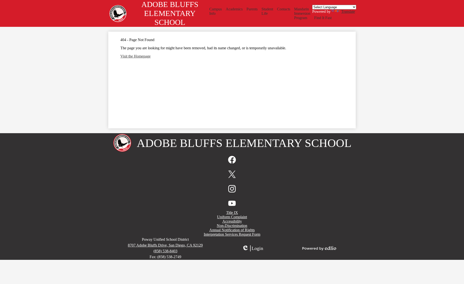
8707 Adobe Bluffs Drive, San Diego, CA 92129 (165, 245)
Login (252, 248)
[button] (215, 11)
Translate (348, 11)
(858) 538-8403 (165, 251)
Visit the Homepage (135, 56)
